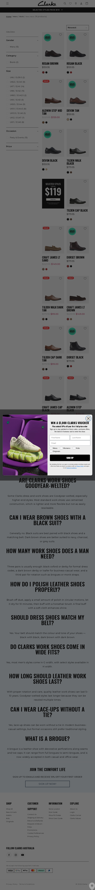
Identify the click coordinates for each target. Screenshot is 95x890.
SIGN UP (69, 457)
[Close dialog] (88, 418)
